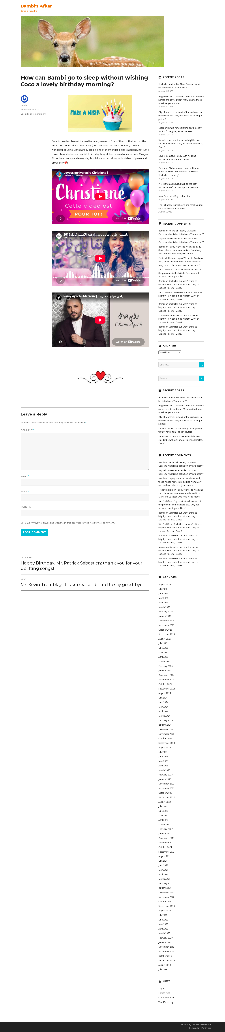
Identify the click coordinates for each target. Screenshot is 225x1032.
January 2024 (164, 724)
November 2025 (166, 625)
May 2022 (163, 815)
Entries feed (164, 992)
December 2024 (166, 675)
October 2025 (165, 629)
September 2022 (166, 797)
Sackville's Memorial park (33, 114)
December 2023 (166, 729)
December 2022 (166, 783)
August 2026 (164, 584)
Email (25, 491)
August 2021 (164, 856)
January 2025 (164, 670)
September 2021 (166, 851)
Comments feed (166, 997)
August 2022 (164, 801)
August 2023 (164, 747)
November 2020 (166, 897)
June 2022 (163, 810)
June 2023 (163, 756)
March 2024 (164, 715)
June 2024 (163, 702)
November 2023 (166, 733)
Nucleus (184, 1024)
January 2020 (164, 942)
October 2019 (165, 955)
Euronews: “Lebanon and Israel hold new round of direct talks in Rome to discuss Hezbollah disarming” (178, 171)
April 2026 (163, 602)
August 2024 (164, 693)
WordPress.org (165, 1002)
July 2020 (162, 915)
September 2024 (166, 688)
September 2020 (166, 906)
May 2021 (163, 869)
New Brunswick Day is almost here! (175, 196)
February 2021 (165, 883)
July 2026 (162, 588)
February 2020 (165, 937)
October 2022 (165, 792)
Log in (161, 988)
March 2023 (164, 770)
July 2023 (162, 752)
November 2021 (166, 842)
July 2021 (162, 860)
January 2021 (164, 887)
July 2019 (162, 969)
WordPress (205, 1027)
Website (26, 507)
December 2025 (166, 620)
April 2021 (163, 874)
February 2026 (165, 611)
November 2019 (166, 951)
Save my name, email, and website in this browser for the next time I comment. (70, 523)
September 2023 (166, 742)
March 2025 (164, 661)
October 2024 (165, 684)
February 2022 (165, 828)
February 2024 (165, 720)
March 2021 (164, 878)
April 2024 (163, 711)
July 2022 (162, 806)
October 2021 (165, 847)
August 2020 (164, 910)
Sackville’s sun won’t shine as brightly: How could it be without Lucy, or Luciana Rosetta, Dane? (180, 143)
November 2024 (166, 679)
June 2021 (163, 865)
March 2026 (164, 607)
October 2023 (165, 738)
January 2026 (164, 616)
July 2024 (162, 697)
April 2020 (163, 928)
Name (25, 476)
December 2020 (166, 892)
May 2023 (163, 761)
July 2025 (162, 643)
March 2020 (164, 933)
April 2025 (163, 656)
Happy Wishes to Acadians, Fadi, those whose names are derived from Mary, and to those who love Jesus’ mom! (181, 100)
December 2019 (166, 946)
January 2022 (164, 833)
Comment (28, 430)
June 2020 (163, 919)
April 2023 (163, 765)
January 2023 (164, 779)
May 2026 (163, 597)
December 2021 (166, 838)
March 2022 (164, 824)
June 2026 (163, 593)
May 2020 (163, 924)
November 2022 (166, 788)
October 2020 (165, 901)
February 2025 (165, 666)
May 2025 (163, 652)
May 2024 (163, 706)
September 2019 (166, 960)
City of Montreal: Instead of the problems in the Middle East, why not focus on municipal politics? (180, 115)
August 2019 (164, 964)
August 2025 (164, 638)
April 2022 (163, 819)
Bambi (24, 105)
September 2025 (166, 634)
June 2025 (163, 647)
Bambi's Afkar (36, 6)
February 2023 (165, 774)
